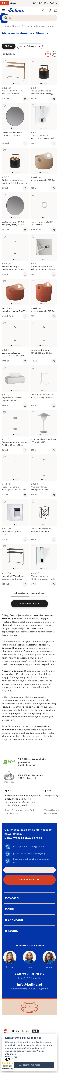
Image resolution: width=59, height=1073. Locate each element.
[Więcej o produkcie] (15, 71)
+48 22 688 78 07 (29, 974)
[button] (29, 46)
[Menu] (3, 10)
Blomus (6, 619)
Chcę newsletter (29, 880)
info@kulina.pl (29, 984)
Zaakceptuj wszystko (29, 1065)
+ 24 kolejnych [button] (29, 604)
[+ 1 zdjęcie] (15, 116)
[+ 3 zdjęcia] (43, 161)
